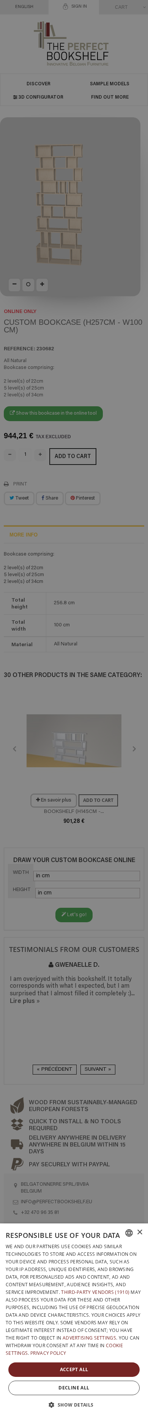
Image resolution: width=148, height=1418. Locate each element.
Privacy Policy (48, 1353)
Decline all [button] (73, 1387)
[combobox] (129, 1233)
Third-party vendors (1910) (95, 1292)
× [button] (139, 1232)
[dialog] (74, 1320)
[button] (73, 1404)
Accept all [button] (74, 1369)
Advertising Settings (89, 1338)
